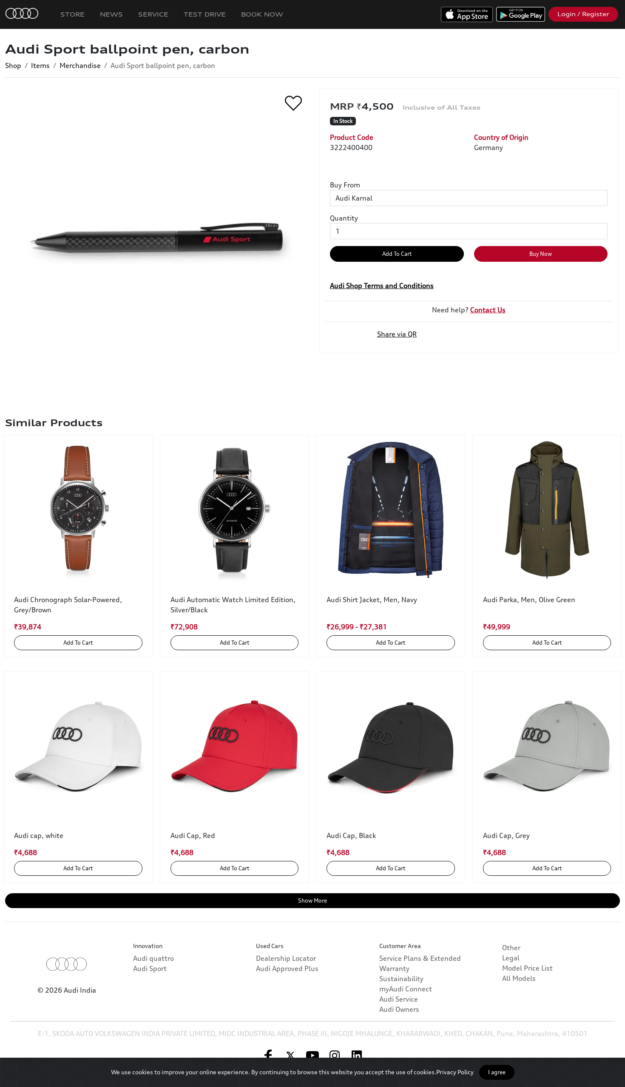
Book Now (262, 14)
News (111, 14)
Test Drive (205, 14)
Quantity (344, 218)
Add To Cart (397, 253)
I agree (497, 1072)
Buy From (345, 185)
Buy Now (540, 253)
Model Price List (527, 968)
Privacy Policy (455, 1072)
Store (72, 14)
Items (40, 65)
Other (511, 947)
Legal (511, 958)
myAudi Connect (405, 989)
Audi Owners (399, 1009)
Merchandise (80, 65)
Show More (312, 900)
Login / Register (583, 14)
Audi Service (398, 999)
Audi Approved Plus (287, 968)
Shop (13, 65)
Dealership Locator (286, 958)
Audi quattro (153, 958)
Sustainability (401, 978)
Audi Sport (150, 968)
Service (153, 14)
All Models (519, 978)
